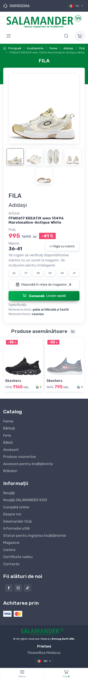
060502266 (19, 6)
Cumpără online (16, 507)
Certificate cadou (18, 557)
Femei (8, 421)
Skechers (13, 381)
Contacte (11, 564)
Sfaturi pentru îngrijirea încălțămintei (34, 535)
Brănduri (10, 471)
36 (13, 273)
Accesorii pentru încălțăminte (28, 464)
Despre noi (12, 514)
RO (77, 5)
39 (50, 273)
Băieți (8, 442)
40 (62, 273)
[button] (66, 36)
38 (38, 273)
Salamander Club (17, 521)
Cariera (9, 550)
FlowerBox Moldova (44, 653)
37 (25, 273)
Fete (7, 435)
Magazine (11, 542)
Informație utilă (16, 528)
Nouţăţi (9, 493)
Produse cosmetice (19, 456)
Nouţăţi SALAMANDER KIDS (25, 500)
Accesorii (11, 449)
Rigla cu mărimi (64, 246)
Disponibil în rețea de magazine (45, 284)
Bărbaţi (9, 428)
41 (74, 273)
